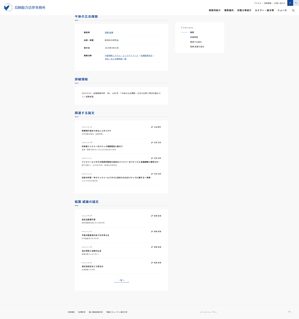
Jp (290, 3)
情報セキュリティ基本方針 (117, 312)
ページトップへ (289, 312)
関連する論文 (196, 41)
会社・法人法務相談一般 (115, 58)
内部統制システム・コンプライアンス (121, 55)
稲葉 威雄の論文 (197, 46)
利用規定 (71, 312)
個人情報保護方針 (96, 312)
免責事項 (81, 312)
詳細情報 (194, 37)
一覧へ (121, 280)
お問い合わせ (279, 3)
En (296, 3)
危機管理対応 (146, 55)
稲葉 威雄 (109, 32)
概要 (192, 32)
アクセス (257, 3)
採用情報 (267, 3)
